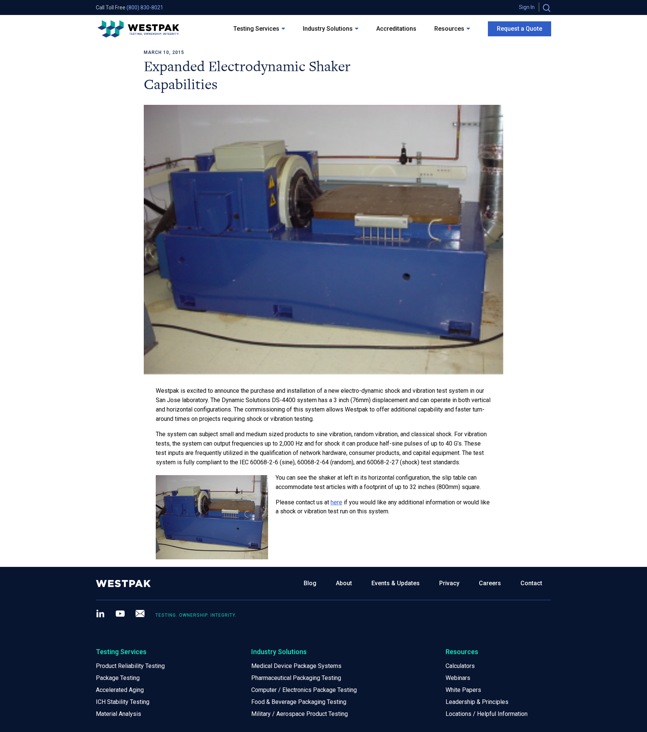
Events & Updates (395, 583)
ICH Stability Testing (122, 701)
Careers (490, 583)
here (336, 502)
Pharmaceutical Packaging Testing (296, 677)
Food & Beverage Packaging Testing (298, 701)
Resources (449, 28)
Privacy (449, 583)
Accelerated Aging (120, 689)
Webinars (458, 677)
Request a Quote (519, 28)
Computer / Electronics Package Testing (304, 689)
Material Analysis (118, 713)
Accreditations (396, 28)
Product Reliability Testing (130, 665)
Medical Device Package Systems (296, 665)
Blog (310, 583)
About (344, 583)
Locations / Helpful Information (487, 713)
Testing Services (256, 28)
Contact (531, 583)
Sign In (527, 7)
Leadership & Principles (477, 701)
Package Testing (118, 677)
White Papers (463, 689)
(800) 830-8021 (145, 7)
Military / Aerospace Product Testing (299, 713)
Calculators (460, 665)
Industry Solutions (328, 28)
